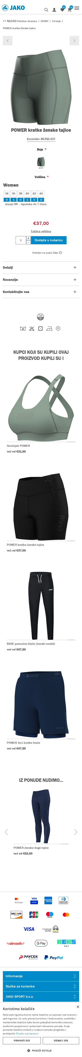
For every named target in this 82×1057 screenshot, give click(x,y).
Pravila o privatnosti (27, 1033)
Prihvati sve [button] (22, 1040)
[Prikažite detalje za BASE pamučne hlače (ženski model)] (41, 606)
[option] (41, 828)
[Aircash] (16, 949)
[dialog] (41, 1030)
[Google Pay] (41, 949)
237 (41, 168)
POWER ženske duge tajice (31, 848)
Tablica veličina (41, 231)
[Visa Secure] (34, 906)
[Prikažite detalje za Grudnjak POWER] (41, 408)
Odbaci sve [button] (61, 1040)
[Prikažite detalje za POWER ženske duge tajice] (41, 816)
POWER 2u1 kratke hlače (23, 742)
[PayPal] (53, 963)
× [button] (77, 1007)
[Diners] (63, 906)
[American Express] (49, 906)
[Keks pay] (66, 949)
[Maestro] (50, 920)
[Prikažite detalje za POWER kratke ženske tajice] (41, 507)
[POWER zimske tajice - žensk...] (74, 40)
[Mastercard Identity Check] (19, 906)
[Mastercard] (66, 920)
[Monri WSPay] (50, 935)
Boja (40, 149)
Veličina (40, 177)
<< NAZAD (10, 21)
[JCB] (34, 920)
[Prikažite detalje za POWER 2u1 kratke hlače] (41, 705)
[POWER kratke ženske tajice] (8, 40)
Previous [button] (6, 832)
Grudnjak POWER (18, 446)
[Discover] (17, 920)
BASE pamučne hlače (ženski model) (31, 644)
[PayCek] (28, 963)
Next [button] (75, 832)
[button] (41, 1050)
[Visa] (29, 935)
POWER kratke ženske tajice (25, 545)
